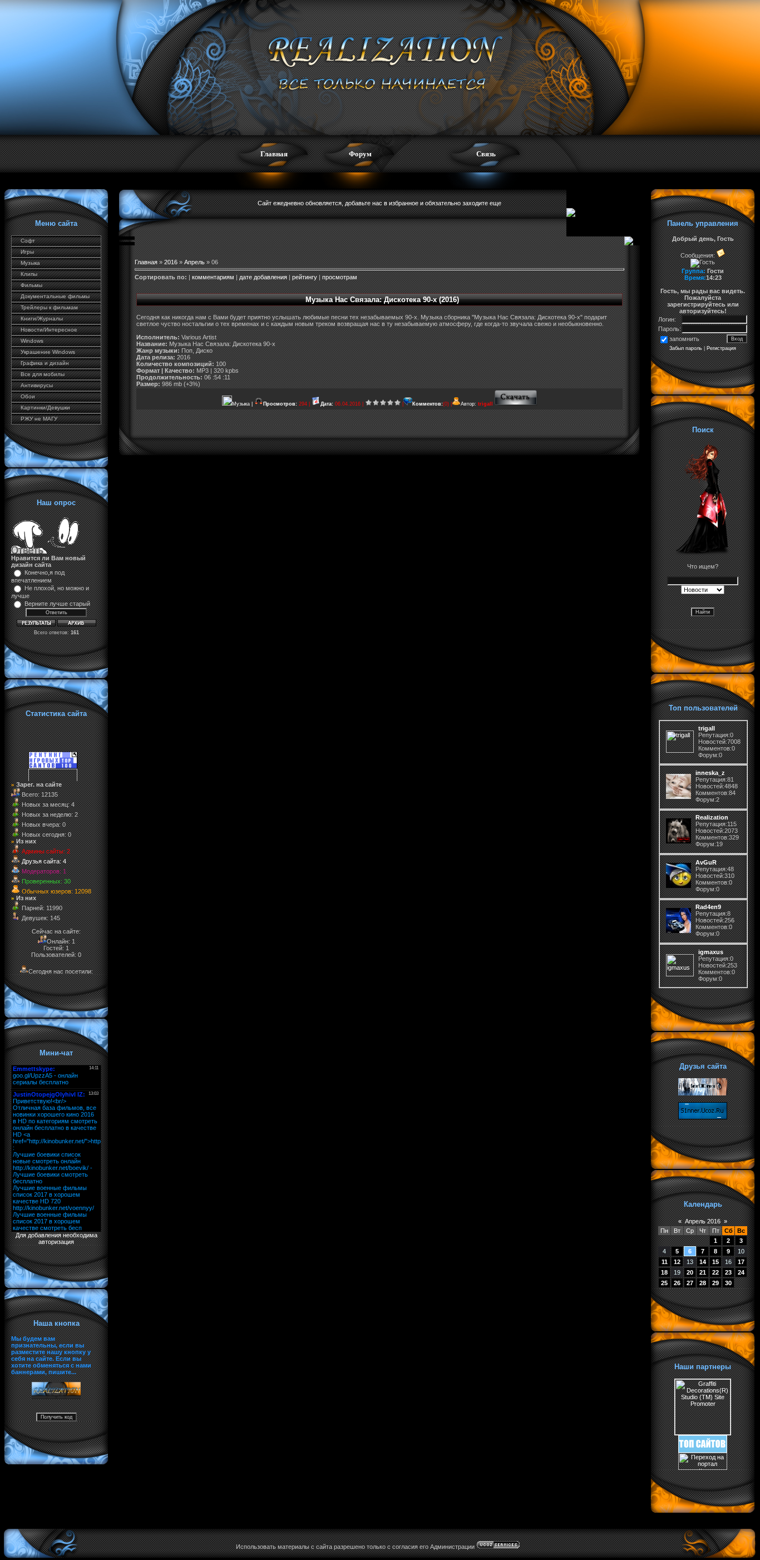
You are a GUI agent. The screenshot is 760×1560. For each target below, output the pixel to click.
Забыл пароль (685, 348)
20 (690, 1272)
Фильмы (31, 285)
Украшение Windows (48, 352)
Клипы (29, 274)
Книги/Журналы (42, 318)
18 (664, 1272)
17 (741, 1261)
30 (728, 1283)
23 (728, 1272)
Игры (27, 252)
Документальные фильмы (55, 296)
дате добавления (263, 277)
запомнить (684, 338)
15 (715, 1261)
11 (665, 1261)
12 (677, 1261)
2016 (170, 262)
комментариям (213, 277)
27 (690, 1283)
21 (702, 1272)
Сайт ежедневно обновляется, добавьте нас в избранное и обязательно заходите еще (379, 203)
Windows (32, 341)
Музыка (30, 263)
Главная (274, 154)
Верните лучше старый (57, 603)
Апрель (194, 262)
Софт (28, 241)
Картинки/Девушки (45, 407)
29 (715, 1283)
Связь (486, 154)
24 (741, 1272)
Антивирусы (37, 385)
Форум (360, 154)
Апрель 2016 (702, 1221)
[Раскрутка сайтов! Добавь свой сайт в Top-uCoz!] (702, 1450)
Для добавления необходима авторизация (56, 1238)
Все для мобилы (43, 374)
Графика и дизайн (45, 363)
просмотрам (339, 277)
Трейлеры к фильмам (49, 307)
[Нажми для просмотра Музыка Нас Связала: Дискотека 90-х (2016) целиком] (516, 404)
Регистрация (721, 348)
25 (664, 1283)
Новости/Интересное (49, 330)
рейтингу (304, 277)
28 (702, 1283)
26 (677, 1283)
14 (702, 1261)
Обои (28, 396)
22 (715, 1272)
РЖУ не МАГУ (39, 419)
